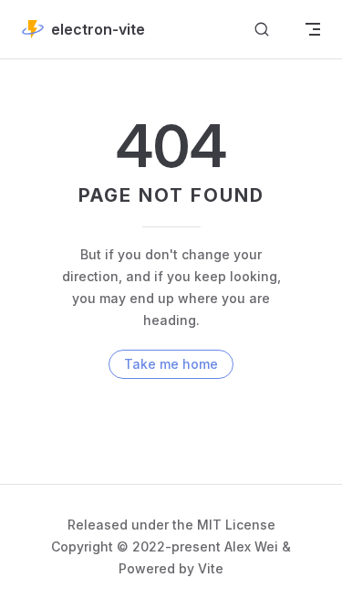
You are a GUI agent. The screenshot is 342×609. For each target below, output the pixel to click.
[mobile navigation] (313, 29)
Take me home (171, 364)
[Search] (262, 30)
